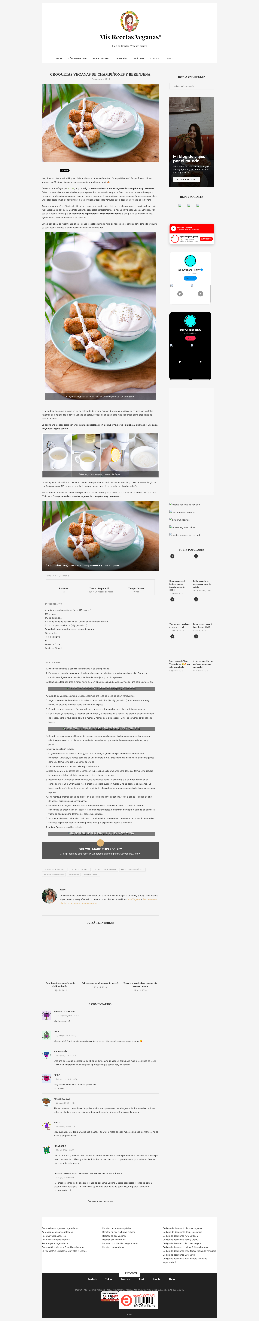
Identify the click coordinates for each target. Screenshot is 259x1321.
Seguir (190, 338)
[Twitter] (184, 58)
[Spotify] (193, 58)
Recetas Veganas (101, 58)
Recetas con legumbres (113, 1239)
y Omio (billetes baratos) (196, 1247)
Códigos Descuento (78, 58)
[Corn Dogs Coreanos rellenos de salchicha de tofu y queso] (60, 954)
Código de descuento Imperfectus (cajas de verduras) (189, 1251)
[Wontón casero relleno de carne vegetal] (179, 609)
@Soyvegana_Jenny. (129, 853)
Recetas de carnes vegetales (116, 1228)
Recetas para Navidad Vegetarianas (120, 1243)
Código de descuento (174, 1247)
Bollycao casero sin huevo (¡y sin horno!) (100, 983)
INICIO (59, 58)
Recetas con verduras (113, 1247)
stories (71, 188)
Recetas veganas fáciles (54, 1236)
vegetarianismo (91, 874)
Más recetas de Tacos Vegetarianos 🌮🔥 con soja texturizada (179, 664)
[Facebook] (181, 58)
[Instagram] (187, 58)
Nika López (60, 1146)
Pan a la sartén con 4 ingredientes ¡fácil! (202, 625)
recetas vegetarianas (54, 874)
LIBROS (170, 58)
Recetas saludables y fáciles (56, 1239)
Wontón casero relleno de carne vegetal (179, 625)
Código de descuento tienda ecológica (182, 1243)
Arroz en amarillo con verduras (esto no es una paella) (203, 664)
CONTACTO (155, 58)
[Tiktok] (197, 58)
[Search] (201, 58)
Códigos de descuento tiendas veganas (182, 1228)
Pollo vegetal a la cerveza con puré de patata (202, 584)
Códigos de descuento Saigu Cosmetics (182, 1232)
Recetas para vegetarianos (55, 1243)
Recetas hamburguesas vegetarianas (60, 1228)
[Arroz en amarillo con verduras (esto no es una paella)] (203, 646)
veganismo (74, 874)
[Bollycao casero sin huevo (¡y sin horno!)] (100, 954)
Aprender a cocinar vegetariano (57, 1232)
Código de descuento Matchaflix (179, 1254)
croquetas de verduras (54, 869)
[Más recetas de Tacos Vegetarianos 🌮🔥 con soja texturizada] (179, 646)
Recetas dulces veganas (114, 1236)
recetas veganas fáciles (132, 869)
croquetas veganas (80, 869)
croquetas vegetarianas (105, 869)
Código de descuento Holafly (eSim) (181, 1239)
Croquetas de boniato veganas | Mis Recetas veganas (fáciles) (88, 1173)
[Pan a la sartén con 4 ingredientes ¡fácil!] (203, 609)
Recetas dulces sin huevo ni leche (118, 1232)
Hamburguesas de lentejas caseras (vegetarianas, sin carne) (177, 585)
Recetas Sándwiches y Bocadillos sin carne (63, 1247)
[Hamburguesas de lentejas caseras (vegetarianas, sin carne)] (179, 566)
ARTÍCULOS (139, 58)
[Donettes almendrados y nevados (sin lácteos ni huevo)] (140, 954)
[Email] (190, 58)
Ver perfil (190, 278)
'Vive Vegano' (133, 899)
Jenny (63, 890)
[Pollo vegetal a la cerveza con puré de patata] (203, 566)
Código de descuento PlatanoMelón (180, 1236)
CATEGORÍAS (121, 58)
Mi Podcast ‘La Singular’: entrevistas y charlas (64, 1251)
